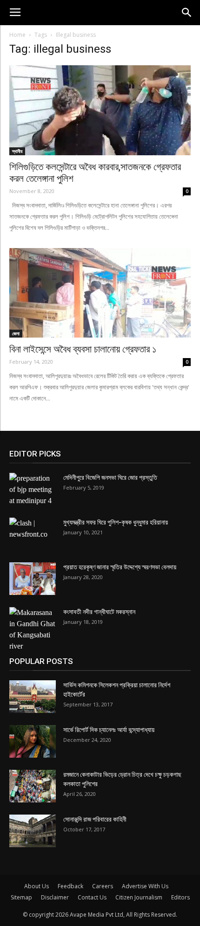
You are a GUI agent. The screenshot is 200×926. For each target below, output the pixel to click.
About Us (36, 886)
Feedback (70, 886)
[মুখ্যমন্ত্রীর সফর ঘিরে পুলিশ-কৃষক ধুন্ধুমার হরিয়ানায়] (32, 534)
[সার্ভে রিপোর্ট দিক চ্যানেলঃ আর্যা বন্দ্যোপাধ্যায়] (32, 741)
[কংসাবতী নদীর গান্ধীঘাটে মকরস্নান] (32, 629)
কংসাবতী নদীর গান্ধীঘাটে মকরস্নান (99, 611)
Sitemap (21, 897)
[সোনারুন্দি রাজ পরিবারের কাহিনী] (32, 831)
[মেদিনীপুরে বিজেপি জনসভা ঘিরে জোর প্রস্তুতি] (32, 489)
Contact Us (92, 897)
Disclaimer (55, 897)
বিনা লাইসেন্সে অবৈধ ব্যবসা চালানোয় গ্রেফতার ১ (82, 349)
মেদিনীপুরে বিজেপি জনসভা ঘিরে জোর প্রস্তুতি (110, 477)
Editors (180, 897)
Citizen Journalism (138, 897)
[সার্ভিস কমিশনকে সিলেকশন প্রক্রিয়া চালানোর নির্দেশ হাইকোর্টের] (32, 696)
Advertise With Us (145, 886)
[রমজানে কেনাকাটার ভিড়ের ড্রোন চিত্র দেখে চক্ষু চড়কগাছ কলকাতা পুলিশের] (32, 786)
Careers (102, 886)
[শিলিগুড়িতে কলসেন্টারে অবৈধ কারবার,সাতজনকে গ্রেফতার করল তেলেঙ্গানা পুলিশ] (100, 110)
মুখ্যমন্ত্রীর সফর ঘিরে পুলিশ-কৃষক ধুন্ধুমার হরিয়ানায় (115, 522)
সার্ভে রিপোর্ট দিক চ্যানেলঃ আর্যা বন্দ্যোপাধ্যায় (108, 729)
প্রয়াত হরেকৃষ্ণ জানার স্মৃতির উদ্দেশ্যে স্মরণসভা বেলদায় (119, 567)
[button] (187, 12)
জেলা (16, 333)
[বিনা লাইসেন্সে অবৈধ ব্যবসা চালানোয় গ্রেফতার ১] (100, 293)
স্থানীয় (17, 151)
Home (17, 35)
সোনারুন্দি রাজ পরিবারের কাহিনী (95, 819)
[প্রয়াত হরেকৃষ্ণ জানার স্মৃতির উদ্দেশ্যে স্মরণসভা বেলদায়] (32, 578)
